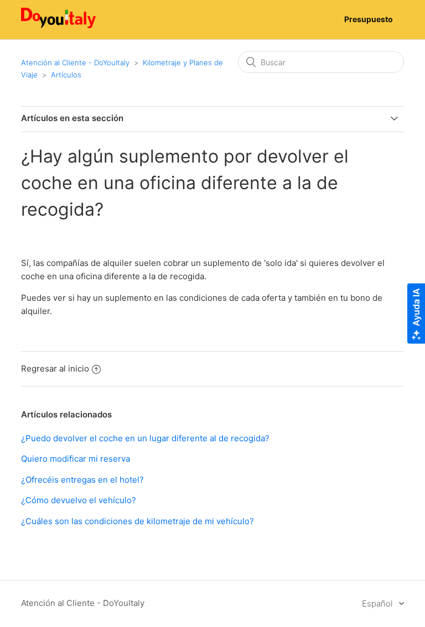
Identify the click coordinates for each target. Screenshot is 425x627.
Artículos (66, 74)
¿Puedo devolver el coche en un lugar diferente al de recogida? (145, 438)
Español (378, 603)
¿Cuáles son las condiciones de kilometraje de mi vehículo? (137, 521)
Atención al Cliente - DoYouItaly (75, 62)
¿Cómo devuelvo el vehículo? (78, 500)
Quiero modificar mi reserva (75, 458)
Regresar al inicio (55, 368)
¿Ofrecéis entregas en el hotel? (82, 479)
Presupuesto (368, 19)
